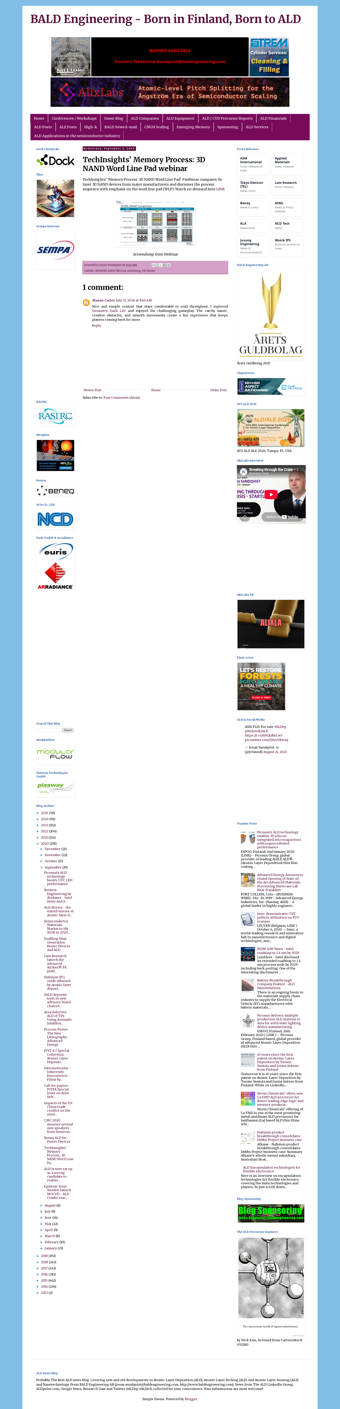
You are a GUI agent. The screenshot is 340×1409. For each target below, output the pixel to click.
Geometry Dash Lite (109, 311)
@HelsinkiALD (256, 731)
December (53, 849)
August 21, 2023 (275, 752)
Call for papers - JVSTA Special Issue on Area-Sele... (57, 1091)
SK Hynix (148, 270)
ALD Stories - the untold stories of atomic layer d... (58, 911)
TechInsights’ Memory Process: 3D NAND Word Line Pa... (58, 1155)
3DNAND (101, 270)
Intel (111, 270)
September (53, 867)
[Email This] (153, 265)
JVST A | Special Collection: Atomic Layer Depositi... (56, 1056)
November (53, 855)
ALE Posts (68, 127)
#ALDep (280, 727)
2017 (44, 1268)
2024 (45, 819)
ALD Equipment (180, 118)
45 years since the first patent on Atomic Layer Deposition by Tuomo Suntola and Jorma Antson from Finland (277, 1062)
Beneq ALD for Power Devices (57, 1139)
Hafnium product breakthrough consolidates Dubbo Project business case (279, 1136)
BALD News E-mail (120, 127)
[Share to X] (161, 265)
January (51, 1248)
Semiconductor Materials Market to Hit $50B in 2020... (57, 926)
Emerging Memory (193, 127)
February (52, 1242)
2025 (45, 813)
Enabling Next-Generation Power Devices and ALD (57, 944)
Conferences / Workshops (74, 118)
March (50, 1236)
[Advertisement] (55, 335)
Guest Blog (113, 118)
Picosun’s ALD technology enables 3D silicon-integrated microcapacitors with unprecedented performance (279, 839)
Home (39, 118)
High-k (90, 127)
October (51, 861)
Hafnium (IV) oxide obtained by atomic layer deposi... (57, 982)
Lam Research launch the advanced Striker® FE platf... (55, 963)
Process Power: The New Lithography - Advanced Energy (56, 1036)
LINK (221, 189)
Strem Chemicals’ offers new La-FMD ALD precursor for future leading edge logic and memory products (280, 1099)
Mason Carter (103, 300)
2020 (45, 844)
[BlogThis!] (157, 265)
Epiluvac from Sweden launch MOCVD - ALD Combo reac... (57, 1192)
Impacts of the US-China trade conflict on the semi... (58, 1108)
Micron (121, 270)
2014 (45, 1286)
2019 (45, 1256)
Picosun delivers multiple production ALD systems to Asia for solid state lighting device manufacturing (279, 1021)
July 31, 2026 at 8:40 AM (134, 300)
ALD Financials (273, 118)
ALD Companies (145, 118)
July (48, 1211)
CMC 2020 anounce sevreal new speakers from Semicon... (58, 1126)
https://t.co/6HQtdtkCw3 (263, 735)
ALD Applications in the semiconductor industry (77, 136)
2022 (45, 831)
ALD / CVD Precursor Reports (227, 118)
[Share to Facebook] (164, 265)
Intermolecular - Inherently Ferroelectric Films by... (57, 1073)
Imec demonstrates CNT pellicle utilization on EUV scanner (278, 917)
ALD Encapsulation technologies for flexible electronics (271, 1169)
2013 (45, 1293)
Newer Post (93, 390)
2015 (44, 1280)
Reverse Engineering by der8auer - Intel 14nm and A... (58, 895)
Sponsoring (227, 127)
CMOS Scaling (156, 127)
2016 (45, 1274)
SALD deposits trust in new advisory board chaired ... (57, 1000)
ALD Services (257, 127)
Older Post (218, 390)
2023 (45, 825)
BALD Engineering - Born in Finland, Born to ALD (165, 19)
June (48, 1217)
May (48, 1224)
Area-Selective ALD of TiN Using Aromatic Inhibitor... (58, 1017)
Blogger (191, 1399)
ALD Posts (43, 127)
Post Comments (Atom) (121, 397)
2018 (45, 1262)
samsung (134, 270)
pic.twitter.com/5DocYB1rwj (266, 740)
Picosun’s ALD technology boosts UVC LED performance (58, 878)
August (50, 1205)
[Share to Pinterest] (169, 265)
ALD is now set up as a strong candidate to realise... (58, 1174)
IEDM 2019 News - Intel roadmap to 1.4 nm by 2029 (278, 951)
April (49, 1230)
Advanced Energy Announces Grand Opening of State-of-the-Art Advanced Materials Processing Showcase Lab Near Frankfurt (280, 882)
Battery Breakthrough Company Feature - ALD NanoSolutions (276, 984)
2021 (45, 837)
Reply (96, 325)
